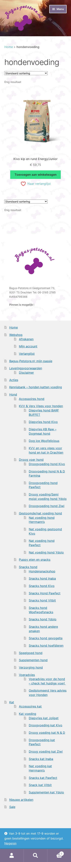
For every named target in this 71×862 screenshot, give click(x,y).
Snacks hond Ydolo (42, 619)
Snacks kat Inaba (41, 759)
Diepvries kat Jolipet (44, 718)
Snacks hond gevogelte (45, 638)
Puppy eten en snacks (34, 559)
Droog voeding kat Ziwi (46, 751)
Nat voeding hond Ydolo (46, 552)
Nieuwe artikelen (21, 800)
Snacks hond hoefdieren (46, 645)
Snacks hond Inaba (42, 578)
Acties (13, 380)
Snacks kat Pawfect (43, 778)
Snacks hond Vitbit (42, 600)
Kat (11, 702)
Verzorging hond (31, 667)
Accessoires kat (30, 706)
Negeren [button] (10, 843)
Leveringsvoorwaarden (25, 368)
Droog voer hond (31, 460)
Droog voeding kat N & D (47, 732)
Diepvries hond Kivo (43, 422)
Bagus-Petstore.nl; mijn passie (30, 361)
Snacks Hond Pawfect (44, 593)
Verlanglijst (27, 354)
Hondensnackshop (42, 571)
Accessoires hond (31, 399)
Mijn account (28, 346)
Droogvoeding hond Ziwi (46, 506)
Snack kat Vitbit (40, 785)
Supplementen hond (33, 660)
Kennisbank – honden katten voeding (35, 387)
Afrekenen (26, 339)
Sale (12, 807)
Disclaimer (26, 372)
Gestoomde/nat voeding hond (40, 513)
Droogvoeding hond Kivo (47, 464)
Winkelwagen (54, 852)
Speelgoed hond (30, 653)
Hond (13, 394)
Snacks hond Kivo (42, 586)
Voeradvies (27, 675)
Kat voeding (27, 714)
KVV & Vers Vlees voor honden (41, 406)
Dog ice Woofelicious (44, 441)
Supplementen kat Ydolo (46, 792)
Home (8, 47)
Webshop (16, 335)
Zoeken (35, 855)
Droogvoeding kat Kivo (45, 725)
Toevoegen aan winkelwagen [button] (36, 174)
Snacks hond (28, 567)
